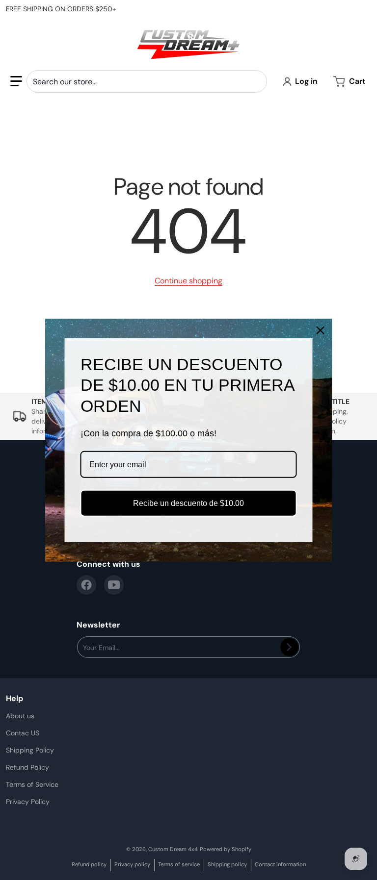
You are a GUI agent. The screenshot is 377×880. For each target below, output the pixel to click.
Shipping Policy (30, 750)
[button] (16, 81)
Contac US (22, 733)
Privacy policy (132, 864)
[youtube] (114, 585)
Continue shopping (188, 281)
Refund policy (89, 864)
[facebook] (86, 585)
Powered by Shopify (225, 849)
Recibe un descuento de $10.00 (188, 503)
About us (20, 715)
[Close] (320, 330)
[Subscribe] (289, 647)
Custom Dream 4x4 (173, 849)
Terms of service (179, 864)
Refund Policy (27, 767)
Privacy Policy (28, 801)
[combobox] (147, 81)
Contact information (280, 864)
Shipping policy (227, 864)
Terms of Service (32, 784)
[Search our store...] (255, 81)
